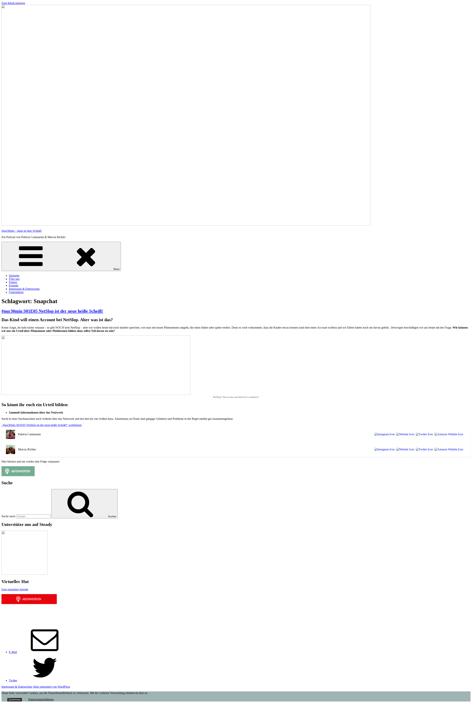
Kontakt (13, 285)
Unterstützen (16, 292)
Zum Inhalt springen (13, 3)
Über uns (14, 278)
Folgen (13, 282)
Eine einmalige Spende (14, 589)
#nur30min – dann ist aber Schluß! (21, 230)
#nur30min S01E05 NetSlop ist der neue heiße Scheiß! (52, 311)
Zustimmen (14, 699)
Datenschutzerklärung (41, 699)
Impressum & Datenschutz (24, 288)
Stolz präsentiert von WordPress (51, 686)
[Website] (404, 434)
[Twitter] (423, 434)
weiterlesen (41, 425)
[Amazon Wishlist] (448, 434)
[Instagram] (384, 434)
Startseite (14, 275)
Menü (116, 269)
